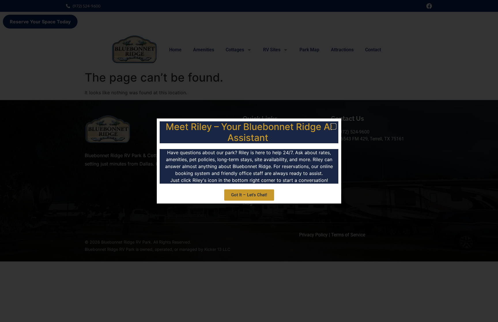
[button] (333, 126)
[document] (249, 161)
